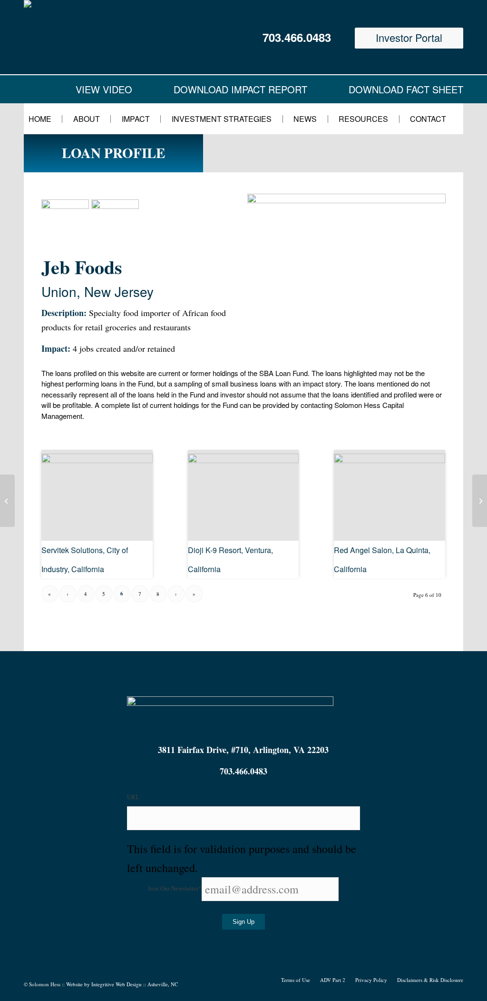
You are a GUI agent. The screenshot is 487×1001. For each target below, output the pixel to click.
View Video (104, 89)
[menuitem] (46, 118)
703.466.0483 (297, 37)
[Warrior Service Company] (479, 501)
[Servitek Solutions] (97, 458)
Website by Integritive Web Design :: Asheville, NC (122, 984)
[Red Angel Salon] (389, 458)
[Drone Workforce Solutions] (7, 501)
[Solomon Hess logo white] (119, 37)
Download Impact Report (240, 89)
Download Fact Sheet (406, 89)
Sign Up (243, 921)
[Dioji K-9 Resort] (243, 458)
